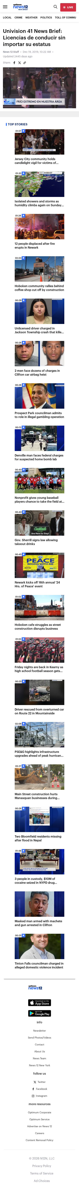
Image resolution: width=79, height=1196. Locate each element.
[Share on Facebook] (14, 62)
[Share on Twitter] (19, 62)
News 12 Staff (11, 52)
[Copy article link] (24, 62)
